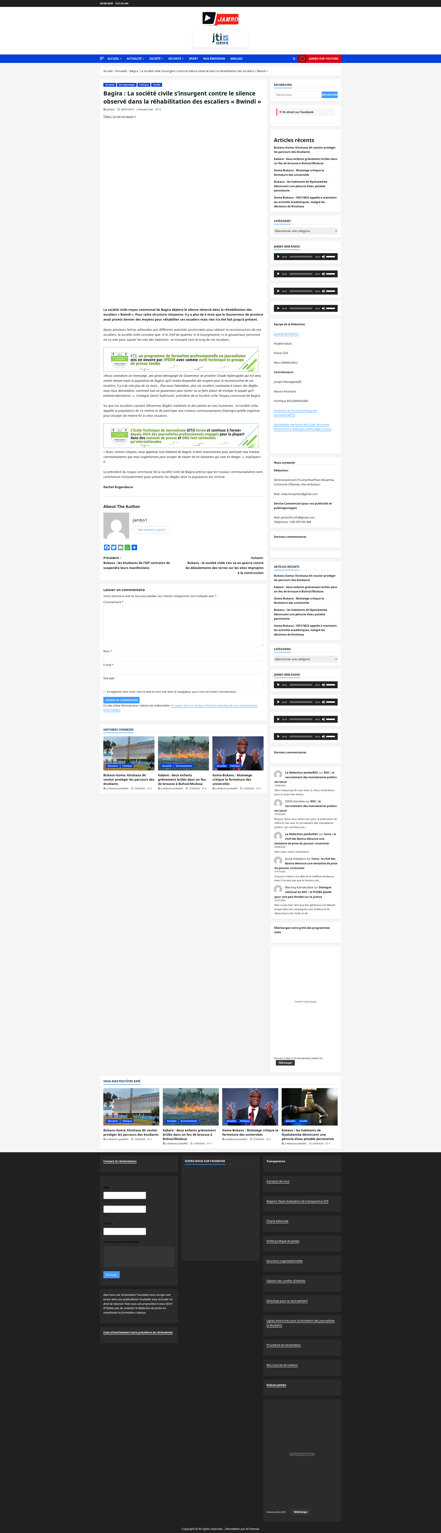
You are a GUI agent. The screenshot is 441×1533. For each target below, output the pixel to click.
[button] (102, 58)
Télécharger (285, 1062)
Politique (144, 84)
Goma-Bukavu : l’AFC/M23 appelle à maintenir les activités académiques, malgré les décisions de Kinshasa (305, 202)
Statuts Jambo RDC (276, 1512)
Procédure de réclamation (283, 1345)
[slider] (331, 256)
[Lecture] (278, 256)
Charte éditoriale (277, 1221)
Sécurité (174, 58)
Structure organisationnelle (284, 1261)
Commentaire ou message (121, 1242)
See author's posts (151, 530)
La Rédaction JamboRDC (117, 788)
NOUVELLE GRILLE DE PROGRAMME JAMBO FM (298, 1058)
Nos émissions (214, 58)
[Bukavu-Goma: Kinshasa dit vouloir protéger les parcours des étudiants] (129, 753)
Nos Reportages (127, 84)
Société (155, 58)
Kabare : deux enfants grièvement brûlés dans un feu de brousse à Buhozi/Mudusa (182, 779)
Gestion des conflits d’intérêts (285, 1281)
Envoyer (111, 1275)
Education (113, 765)
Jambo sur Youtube (324, 58)
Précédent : (136, 563)
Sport (193, 58)
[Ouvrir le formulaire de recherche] (294, 59)
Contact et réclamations (120, 1161)
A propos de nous (278, 1181)
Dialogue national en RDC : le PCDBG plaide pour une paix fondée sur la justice (302, 892)
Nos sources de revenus (282, 1365)
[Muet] (323, 256)
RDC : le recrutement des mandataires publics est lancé (305, 777)
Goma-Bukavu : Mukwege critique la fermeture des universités (232, 779)
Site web (108, 678)
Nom (107, 651)
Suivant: (225, 565)
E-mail (108, 665)
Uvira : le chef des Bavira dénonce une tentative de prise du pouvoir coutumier (305, 838)
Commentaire (113, 602)
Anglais (236, 58)
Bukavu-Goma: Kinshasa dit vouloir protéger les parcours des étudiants (128, 779)
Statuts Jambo (276, 1385)
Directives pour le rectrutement (287, 1301)
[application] (306, 256)
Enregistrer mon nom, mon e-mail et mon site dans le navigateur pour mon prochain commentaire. (172, 692)
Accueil (113, 58)
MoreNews (233, 1529)
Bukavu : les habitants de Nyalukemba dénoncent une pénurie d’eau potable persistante (300, 186)
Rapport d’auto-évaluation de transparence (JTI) (297, 1201)
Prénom (107, 1201)
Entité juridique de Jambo (282, 1241)
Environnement (184, 765)
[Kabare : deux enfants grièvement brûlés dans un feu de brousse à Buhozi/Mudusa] (183, 753)
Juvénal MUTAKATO (286, 334)
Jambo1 (110, 109)
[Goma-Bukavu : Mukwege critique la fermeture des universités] (238, 753)
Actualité (134, 58)
